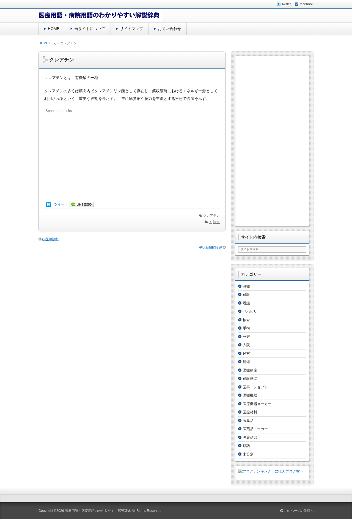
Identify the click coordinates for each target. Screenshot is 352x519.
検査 (246, 320)
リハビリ (250, 311)
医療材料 (250, 412)
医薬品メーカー (255, 429)
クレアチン (211, 215)
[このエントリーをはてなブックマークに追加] (48, 204)
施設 (246, 295)
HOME (53, 28)
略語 (246, 446)
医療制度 (250, 370)
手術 (246, 328)
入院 (246, 345)
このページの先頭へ (298, 511)
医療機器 (250, 395)
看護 (246, 303)
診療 (216, 222)
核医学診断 (50, 239)
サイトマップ (131, 28)
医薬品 (248, 421)
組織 (246, 362)
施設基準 (250, 378)
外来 (246, 337)
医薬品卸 (250, 437)
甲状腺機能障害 (210, 247)
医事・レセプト (255, 387)
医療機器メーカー (257, 404)
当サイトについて (89, 28)
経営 (246, 353)
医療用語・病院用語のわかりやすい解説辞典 (98, 511)
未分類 (248, 454)
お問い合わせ (169, 28)
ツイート (61, 204)
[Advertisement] (132, 152)
